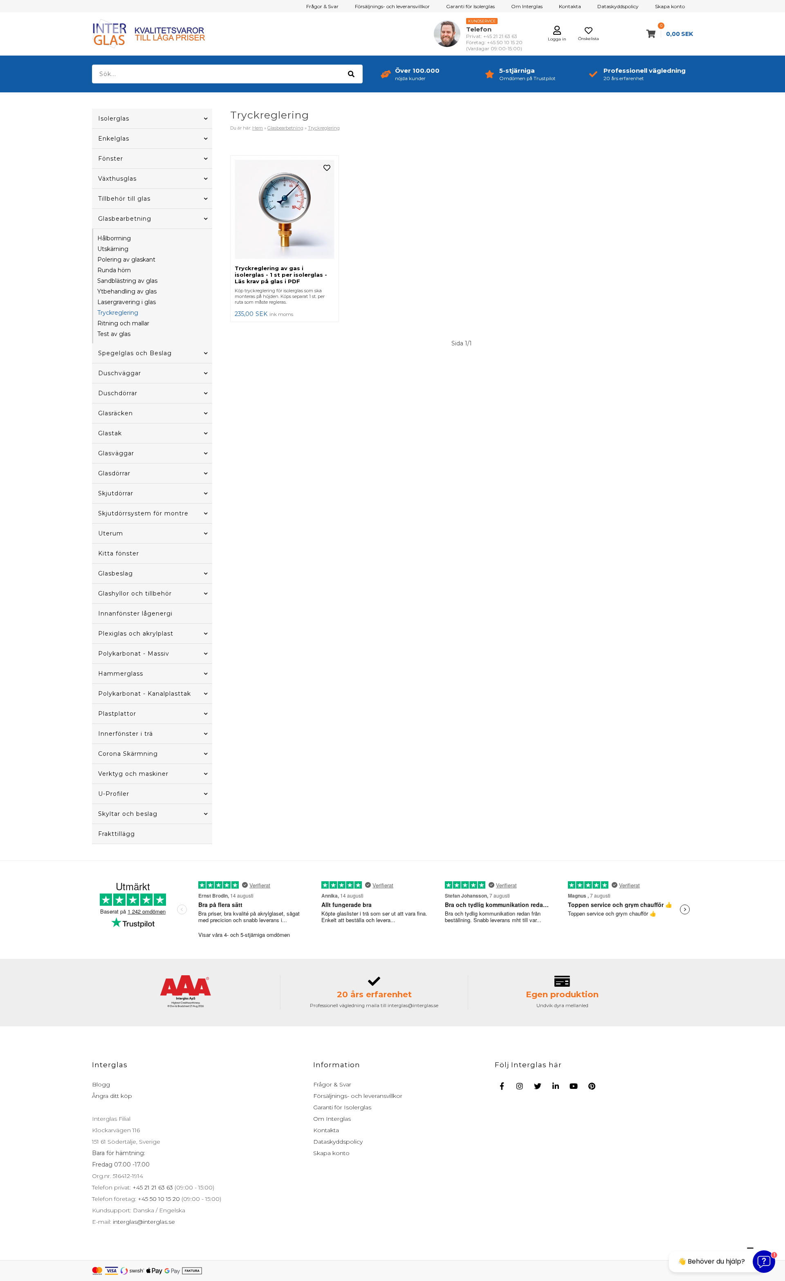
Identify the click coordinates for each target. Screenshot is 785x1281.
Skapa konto (670, 6)
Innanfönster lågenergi (135, 613)
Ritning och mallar (123, 323)
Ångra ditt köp (112, 1096)
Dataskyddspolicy (618, 6)
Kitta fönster (118, 553)
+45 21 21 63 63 (152, 1187)
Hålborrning (114, 238)
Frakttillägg (116, 834)
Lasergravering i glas (126, 302)
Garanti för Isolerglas (470, 6)
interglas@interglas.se (143, 1221)
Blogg (101, 1084)
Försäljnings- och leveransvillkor (392, 6)
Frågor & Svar (322, 6)
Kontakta (570, 6)
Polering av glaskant (126, 259)
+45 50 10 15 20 (158, 1199)
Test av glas (113, 334)
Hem (257, 128)
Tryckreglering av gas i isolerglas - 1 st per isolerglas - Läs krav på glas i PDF (281, 274)
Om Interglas (527, 6)
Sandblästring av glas (127, 280)
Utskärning (112, 249)
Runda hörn (114, 270)
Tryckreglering (117, 312)
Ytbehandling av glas (127, 291)
